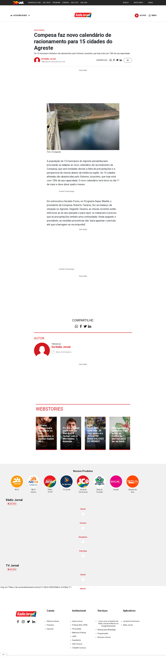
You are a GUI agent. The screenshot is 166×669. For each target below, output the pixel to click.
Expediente (76, 640)
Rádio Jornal (128, 625)
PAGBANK (56, 3)
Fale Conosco (77, 644)
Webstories (49, 409)
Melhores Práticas (79, 633)
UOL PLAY (75, 3)
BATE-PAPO (138, 3)
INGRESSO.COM (34, 3)
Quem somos (77, 621)
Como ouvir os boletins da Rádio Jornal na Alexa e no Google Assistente (108, 623)
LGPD (74, 636)
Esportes (50, 629)
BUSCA (126, 3)
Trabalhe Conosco (79, 648)
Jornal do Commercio (131, 621)
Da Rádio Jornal (48, 59)
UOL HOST (47, 3)
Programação (103, 633)
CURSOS (65, 3)
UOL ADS (83, 3)
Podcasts (50, 625)
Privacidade (76, 629)
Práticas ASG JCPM (79, 625)
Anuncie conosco (104, 637)
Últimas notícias (53, 621)
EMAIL (150, 3)
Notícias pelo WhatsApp (107, 630)
